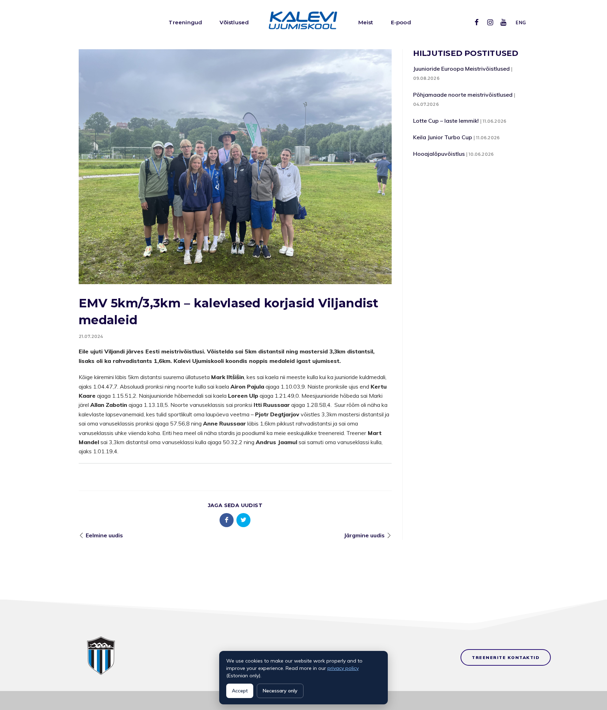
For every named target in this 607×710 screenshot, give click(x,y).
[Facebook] (477, 22)
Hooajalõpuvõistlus (439, 153)
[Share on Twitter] (243, 520)
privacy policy (343, 668)
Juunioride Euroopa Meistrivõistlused (461, 68)
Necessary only (280, 690)
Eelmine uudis (104, 535)
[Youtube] (503, 22)
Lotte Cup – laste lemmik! (446, 120)
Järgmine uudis (364, 535)
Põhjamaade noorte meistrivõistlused (463, 94)
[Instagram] (490, 22)
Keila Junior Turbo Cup (442, 137)
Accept (240, 690)
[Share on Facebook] (227, 520)
